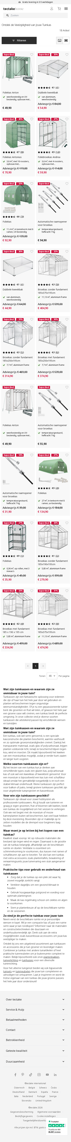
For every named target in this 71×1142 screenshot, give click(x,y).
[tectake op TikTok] (30, 1074)
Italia (16, 1096)
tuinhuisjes (27, 960)
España (44, 1092)
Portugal (41, 1096)
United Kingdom (43, 1100)
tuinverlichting (10, 960)
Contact (10, 1030)
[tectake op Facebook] (15, 1074)
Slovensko (26, 1100)
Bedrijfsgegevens (24, 1116)
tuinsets (7, 971)
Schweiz (43, 1087)
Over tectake (14, 999)
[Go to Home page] (13, 8)
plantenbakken (51, 956)
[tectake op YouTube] (47, 1075)
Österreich (19, 1087)
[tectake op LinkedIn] (55, 1074)
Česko (54, 1087)
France (55, 1092)
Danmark (33, 1092)
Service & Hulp (15, 1009)
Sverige (53, 1096)
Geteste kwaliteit (16, 1051)
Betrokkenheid (15, 1040)
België (32, 1087)
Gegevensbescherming (21, 1111)
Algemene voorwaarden (49, 1111)
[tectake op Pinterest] (22, 1074)
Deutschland (18, 1092)
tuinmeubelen (23, 971)
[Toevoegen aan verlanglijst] (31, 54)
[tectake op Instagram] (39, 1074)
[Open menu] (66, 8)
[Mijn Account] (51, 8)
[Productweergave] (59, 40)
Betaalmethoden (16, 1020)
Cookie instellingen (46, 1116)
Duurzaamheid (15, 1061)
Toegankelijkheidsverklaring (36, 1120)
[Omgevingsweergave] (66, 40)
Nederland (27, 1096)
